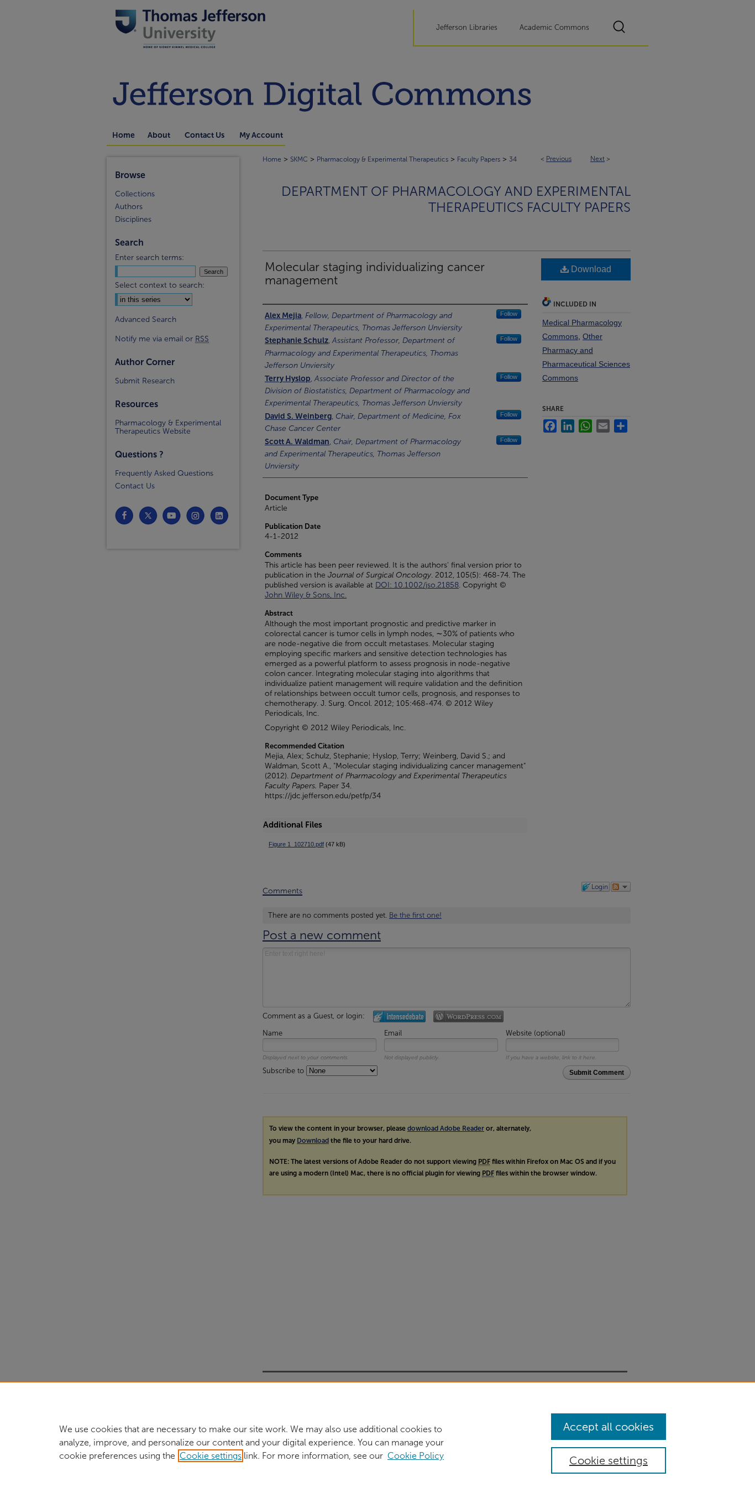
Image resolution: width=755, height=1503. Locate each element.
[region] (377, 1442)
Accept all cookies (608, 1427)
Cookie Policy (415, 1455)
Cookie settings (211, 1455)
